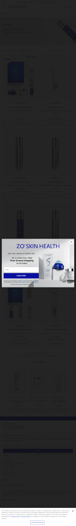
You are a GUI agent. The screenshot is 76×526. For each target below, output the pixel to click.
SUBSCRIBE (21, 276)
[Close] (73, 511)
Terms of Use (15, 516)
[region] (38, 517)
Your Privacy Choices (37, 522)
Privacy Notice (26, 516)
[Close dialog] (71, 242)
